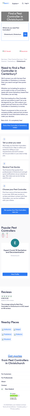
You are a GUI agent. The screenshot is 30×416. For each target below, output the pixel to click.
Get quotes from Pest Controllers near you (15, 211)
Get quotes (15, 356)
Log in (27, 3)
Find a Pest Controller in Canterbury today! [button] (15, 126)
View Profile (15, 274)
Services (4, 59)
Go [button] (25, 34)
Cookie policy (21, 407)
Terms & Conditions (9, 407)
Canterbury (11, 61)
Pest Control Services (15, 59)
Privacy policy (15, 409)
